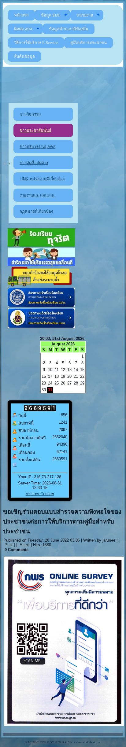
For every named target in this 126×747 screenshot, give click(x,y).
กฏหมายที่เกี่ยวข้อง (36, 211)
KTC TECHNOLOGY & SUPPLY (47, 742)
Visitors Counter (40, 493)
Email (24, 545)
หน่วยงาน (84, 15)
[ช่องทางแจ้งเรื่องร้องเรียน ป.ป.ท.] (41, 306)
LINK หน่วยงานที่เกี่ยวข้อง (42, 179)
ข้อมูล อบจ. (51, 15)
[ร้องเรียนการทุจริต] (41, 245)
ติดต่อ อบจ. (23, 29)
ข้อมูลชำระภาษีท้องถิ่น (68, 29)
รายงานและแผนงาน (37, 195)
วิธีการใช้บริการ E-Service (36, 42)
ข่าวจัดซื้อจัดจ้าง (34, 162)
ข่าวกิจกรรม (30, 114)
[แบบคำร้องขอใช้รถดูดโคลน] (41, 285)
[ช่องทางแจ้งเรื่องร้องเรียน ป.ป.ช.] (41, 327)
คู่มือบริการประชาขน (88, 42)
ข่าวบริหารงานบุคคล (37, 146)
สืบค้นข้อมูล (24, 56)
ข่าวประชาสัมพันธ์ (35, 130)
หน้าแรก (21, 15)
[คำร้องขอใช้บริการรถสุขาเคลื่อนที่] (41, 264)
